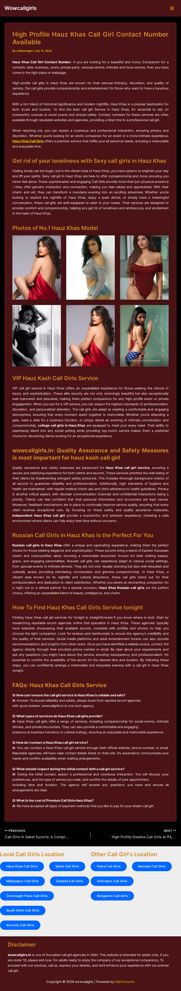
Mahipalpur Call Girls (22, 881)
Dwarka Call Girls (69, 881)
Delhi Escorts (125, 982)
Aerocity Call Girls (20, 925)
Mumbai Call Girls (152, 866)
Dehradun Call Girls (112, 881)
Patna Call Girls (109, 866)
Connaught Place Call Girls (27, 896)
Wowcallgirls (20, 8)
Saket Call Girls (67, 866)
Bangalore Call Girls (112, 896)
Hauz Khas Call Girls (27, 141)
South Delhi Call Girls (22, 910)
